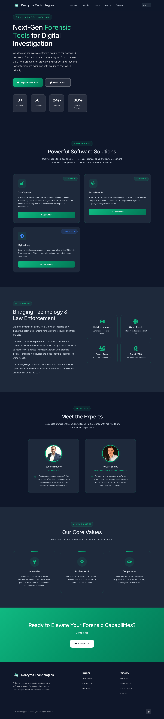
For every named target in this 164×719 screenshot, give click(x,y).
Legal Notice (125, 683)
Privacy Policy (126, 688)
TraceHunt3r (87, 683)
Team (97, 5)
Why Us (107, 5)
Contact (119, 5)
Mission (86, 5)
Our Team (124, 678)
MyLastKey (86, 688)
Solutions (74, 5)
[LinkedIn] (148, 711)
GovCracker (87, 678)
